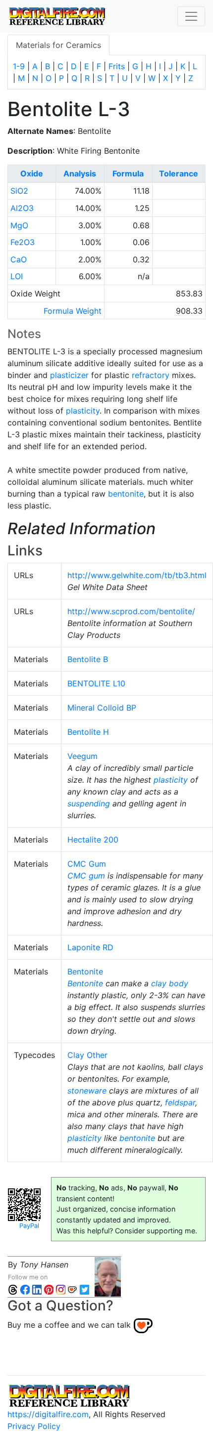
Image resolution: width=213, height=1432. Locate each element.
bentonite (126, 494)
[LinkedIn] (37, 1289)
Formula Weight (73, 311)
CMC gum (86, 876)
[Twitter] (84, 1289)
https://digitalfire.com (48, 1414)
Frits (116, 66)
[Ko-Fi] (72, 1289)
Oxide (31, 173)
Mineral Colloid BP (101, 708)
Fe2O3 (22, 242)
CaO (18, 259)
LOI (16, 276)
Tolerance (178, 173)
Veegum (82, 756)
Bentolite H (88, 732)
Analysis (79, 173)
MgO (19, 225)
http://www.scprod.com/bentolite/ (131, 611)
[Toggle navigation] (191, 16)
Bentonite (85, 971)
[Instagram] (60, 1289)
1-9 (19, 66)
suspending (88, 803)
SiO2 (19, 191)
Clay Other (87, 1055)
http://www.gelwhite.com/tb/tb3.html (137, 575)
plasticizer (69, 375)
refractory (150, 375)
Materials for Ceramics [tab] (58, 45)
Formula (128, 173)
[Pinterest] (48, 1289)
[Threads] (13, 1289)
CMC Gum (86, 864)
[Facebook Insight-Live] (25, 1289)
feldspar (180, 1102)
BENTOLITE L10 (96, 683)
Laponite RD (90, 947)
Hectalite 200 (92, 839)
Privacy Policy (33, 1426)
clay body (169, 983)
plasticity (83, 411)
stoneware (86, 1090)
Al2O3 (22, 208)
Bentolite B (87, 659)
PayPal (29, 1225)
